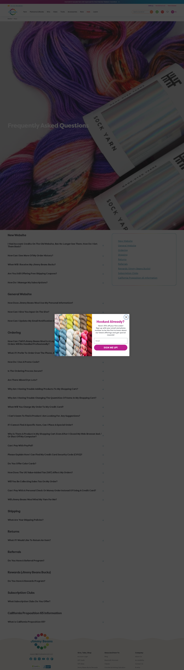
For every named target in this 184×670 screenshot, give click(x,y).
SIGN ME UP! (111, 347)
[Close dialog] (126, 317)
